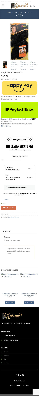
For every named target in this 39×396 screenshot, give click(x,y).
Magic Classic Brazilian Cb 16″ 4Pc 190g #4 (29, 294)
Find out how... (6, 126)
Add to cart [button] (10, 302)
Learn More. (13, 99)
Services (6, 355)
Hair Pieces (18, 12)
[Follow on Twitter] (20, 375)
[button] (3, 5)
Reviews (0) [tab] (6, 231)
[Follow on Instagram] (18, 375)
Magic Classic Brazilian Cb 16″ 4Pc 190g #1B (10, 294)
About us (6, 351)
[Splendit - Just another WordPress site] (19, 6)
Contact (6, 363)
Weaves (28, 12)
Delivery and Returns (11, 340)
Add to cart (8, 207)
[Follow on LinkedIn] (23, 375)
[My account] (31, 6)
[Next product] (17, 15)
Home (10, 12)
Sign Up (6, 199)
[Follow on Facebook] (16, 375)
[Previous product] (21, 15)
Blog (5, 359)
